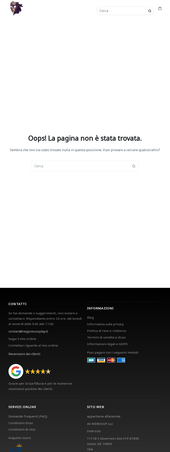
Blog (90, 317)
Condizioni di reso (21, 429)
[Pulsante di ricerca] (149, 11)
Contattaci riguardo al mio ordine (33, 345)
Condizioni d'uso (20, 423)
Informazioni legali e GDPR (107, 344)
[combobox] (122, 10)
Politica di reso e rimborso (106, 331)
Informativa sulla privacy (105, 324)
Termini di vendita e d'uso (106, 337)
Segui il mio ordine (22, 339)
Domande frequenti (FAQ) (27, 416)
